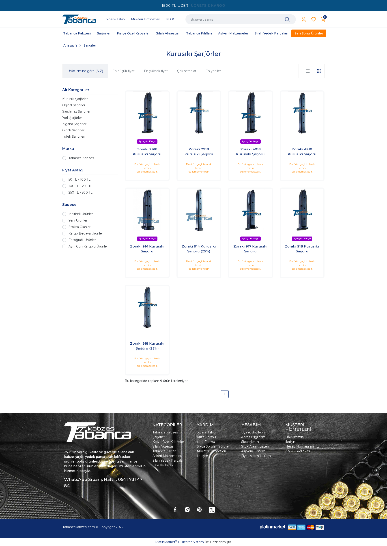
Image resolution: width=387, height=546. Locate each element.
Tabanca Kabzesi (82, 158)
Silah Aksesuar (164, 446)
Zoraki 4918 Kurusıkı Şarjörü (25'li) (302, 152)
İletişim (202, 456)
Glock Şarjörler (73, 130)
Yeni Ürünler (78, 220)
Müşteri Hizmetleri (211, 451)
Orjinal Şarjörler (73, 105)
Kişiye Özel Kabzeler (168, 442)
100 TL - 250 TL (80, 186)
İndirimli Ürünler (81, 214)
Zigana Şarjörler (74, 124)
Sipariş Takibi (206, 432)
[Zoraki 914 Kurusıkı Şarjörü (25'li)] (199, 210)
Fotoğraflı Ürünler (82, 240)
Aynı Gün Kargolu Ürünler (88, 246)
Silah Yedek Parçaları (168, 461)
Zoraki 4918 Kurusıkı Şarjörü (250, 151)
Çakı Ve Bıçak (163, 465)
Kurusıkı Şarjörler (75, 99)
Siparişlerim (250, 442)
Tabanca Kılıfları (164, 451)
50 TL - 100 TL (79, 179)
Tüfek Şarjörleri (73, 136)
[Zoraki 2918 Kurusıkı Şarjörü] (147, 113)
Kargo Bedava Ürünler (86, 233)
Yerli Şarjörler (72, 118)
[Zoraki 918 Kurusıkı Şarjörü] (302, 210)
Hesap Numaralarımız (302, 446)
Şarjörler (159, 437)
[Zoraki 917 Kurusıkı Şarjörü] (250, 210)
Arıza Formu (206, 437)
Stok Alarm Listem (255, 446)
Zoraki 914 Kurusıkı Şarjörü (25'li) (199, 249)
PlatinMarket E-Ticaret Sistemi (179, 542)
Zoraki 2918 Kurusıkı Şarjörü (147, 151)
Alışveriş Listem (253, 451)
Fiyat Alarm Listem (256, 456)
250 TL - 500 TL (80, 192)
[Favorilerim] (313, 19)
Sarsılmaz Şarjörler (76, 111)
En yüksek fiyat (156, 71)
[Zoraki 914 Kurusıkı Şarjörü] (147, 210)
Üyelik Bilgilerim (253, 432)
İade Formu (206, 442)
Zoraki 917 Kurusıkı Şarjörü (250, 249)
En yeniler (213, 71)
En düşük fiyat (123, 71)
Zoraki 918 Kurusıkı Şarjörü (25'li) (147, 346)
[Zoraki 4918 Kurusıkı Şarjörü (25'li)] (302, 113)
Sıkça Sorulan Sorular (213, 446)
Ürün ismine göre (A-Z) (85, 71)
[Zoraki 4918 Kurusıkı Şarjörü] (250, 113)
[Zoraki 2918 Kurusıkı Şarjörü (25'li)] (199, 113)
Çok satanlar (186, 71)
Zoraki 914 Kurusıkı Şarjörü (147, 249)
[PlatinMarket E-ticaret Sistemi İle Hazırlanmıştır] (272, 527)
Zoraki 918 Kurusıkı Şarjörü (302, 249)
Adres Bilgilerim (253, 437)
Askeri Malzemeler (167, 456)
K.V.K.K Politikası (297, 451)
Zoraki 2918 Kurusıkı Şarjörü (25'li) (199, 152)
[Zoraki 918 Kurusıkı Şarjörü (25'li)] (147, 307)
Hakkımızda (294, 437)
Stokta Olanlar (79, 227)
